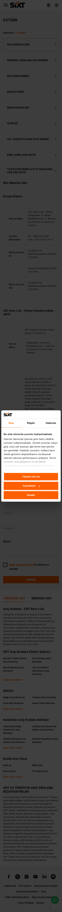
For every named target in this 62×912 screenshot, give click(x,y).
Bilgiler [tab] (31, 423)
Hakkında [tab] (51, 423)
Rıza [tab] (11, 423)
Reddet (31, 495)
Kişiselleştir (29, 486)
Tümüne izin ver (31, 476)
